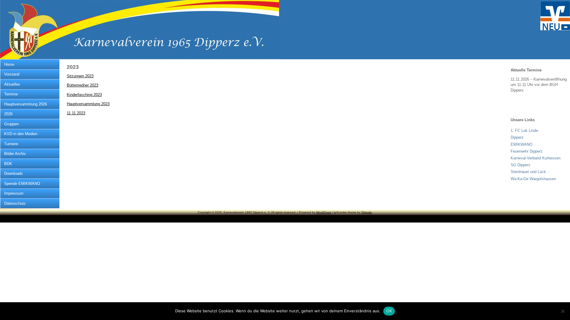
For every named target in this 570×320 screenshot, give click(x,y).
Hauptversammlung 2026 (25, 104)
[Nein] (563, 311)
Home (9, 64)
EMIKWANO (521, 144)
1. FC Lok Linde (524, 130)
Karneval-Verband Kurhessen (535, 158)
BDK (8, 163)
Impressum (13, 193)
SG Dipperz (521, 165)
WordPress (323, 212)
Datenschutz (15, 203)
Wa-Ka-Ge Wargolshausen (533, 179)
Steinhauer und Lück (528, 171)
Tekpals (366, 212)
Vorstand (11, 74)
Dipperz (517, 137)
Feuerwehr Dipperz (527, 151)
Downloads (13, 173)
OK (389, 310)
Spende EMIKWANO (22, 183)
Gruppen (11, 124)
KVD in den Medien (20, 134)
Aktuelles (12, 84)
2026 (8, 114)
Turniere (11, 144)
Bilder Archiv (15, 153)
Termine (11, 94)
